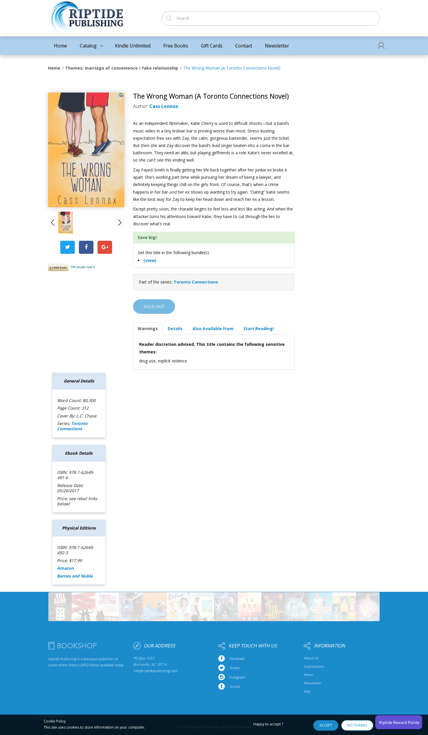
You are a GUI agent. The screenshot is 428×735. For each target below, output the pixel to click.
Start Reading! (258, 328)
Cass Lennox (163, 106)
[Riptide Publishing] (86, 16)
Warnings (148, 328)
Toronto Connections (196, 282)
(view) (150, 260)
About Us (311, 658)
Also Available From (213, 328)
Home (54, 68)
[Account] (381, 45)
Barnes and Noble (75, 576)
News (308, 674)
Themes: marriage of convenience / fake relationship (121, 68)
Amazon (65, 568)
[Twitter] (67, 247)
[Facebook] (86, 247)
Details (175, 328)
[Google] (105, 247)
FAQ (307, 691)
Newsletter (312, 683)
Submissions (314, 666)
